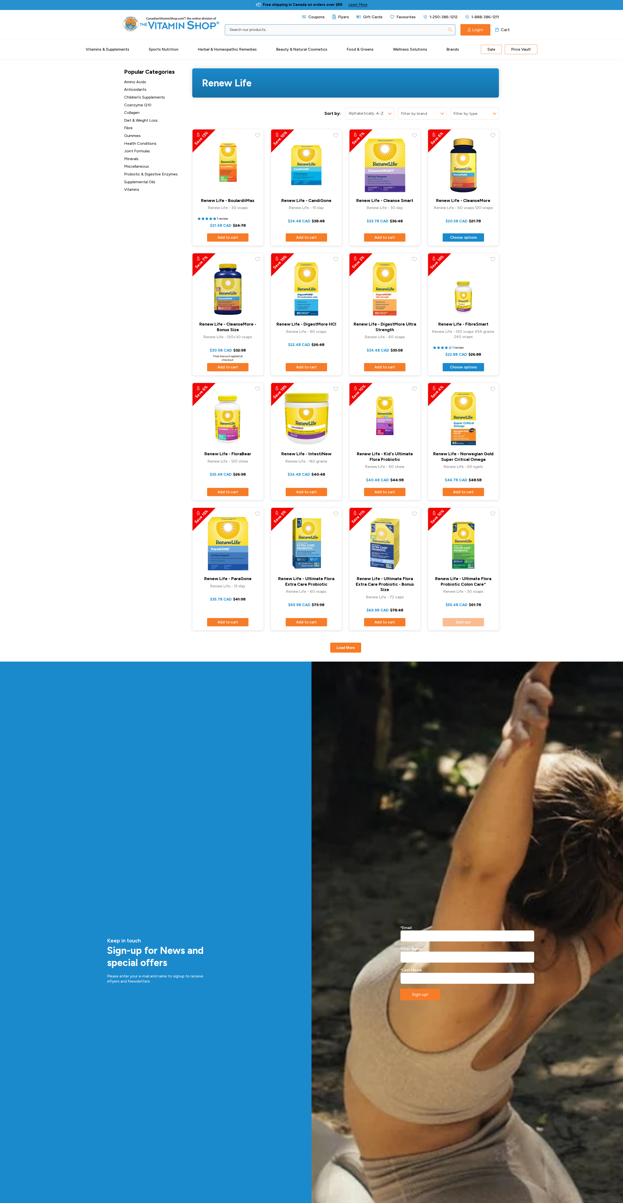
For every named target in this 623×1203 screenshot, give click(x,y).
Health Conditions (140, 143)
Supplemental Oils (139, 182)
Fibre (128, 128)
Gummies (132, 135)
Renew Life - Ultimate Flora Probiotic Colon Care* (463, 581)
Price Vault (521, 49)
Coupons (316, 17)
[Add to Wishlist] (257, 135)
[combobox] (340, 29)
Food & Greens (360, 49)
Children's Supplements (144, 97)
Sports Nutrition (163, 49)
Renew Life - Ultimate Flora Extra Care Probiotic (306, 581)
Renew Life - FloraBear (227, 453)
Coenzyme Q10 (137, 105)
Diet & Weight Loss (141, 120)
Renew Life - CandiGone (306, 200)
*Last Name (411, 970)
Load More (346, 648)
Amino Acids (135, 82)
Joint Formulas (137, 151)
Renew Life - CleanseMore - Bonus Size (227, 326)
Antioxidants (135, 89)
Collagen (131, 112)
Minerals (131, 158)
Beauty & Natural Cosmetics (301, 49)
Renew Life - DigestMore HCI (306, 324)
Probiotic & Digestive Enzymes (151, 174)
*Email (406, 927)
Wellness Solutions (410, 49)
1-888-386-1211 (485, 17)
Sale (491, 49)
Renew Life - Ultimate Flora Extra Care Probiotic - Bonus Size (385, 584)
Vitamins (131, 189)
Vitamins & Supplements (107, 49)
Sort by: (332, 113)
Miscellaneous (136, 166)
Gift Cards (372, 17)
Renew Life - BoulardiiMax (228, 200)
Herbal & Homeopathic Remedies (227, 49)
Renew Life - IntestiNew (306, 453)
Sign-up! (420, 994)
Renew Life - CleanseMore (463, 200)
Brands (453, 49)
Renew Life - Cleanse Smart (384, 200)
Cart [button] (497, 30)
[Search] (450, 29)
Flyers (343, 17)
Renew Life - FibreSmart (463, 324)
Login (477, 29)
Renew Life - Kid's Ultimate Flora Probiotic (385, 456)
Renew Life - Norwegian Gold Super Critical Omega (463, 456)
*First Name (411, 949)
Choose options (463, 237)
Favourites (406, 17)
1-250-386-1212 (444, 17)
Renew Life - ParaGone (228, 578)
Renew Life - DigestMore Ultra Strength (385, 326)
